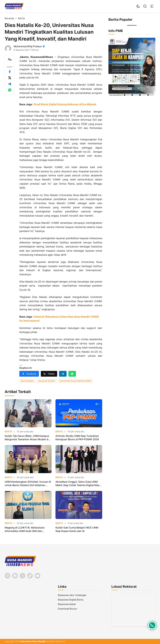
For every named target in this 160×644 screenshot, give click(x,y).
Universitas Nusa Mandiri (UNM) (75, 381)
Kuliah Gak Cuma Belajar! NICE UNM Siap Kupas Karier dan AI (76, 529)
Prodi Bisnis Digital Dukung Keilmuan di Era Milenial (65, 104)
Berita (8, 431)
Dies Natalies (27, 381)
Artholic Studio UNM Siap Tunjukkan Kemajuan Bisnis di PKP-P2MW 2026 (77, 437)
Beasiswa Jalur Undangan (72, 595)
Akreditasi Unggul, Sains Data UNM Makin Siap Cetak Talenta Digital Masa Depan (78, 483)
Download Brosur (67, 608)
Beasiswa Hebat (67, 604)
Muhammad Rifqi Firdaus (28, 46)
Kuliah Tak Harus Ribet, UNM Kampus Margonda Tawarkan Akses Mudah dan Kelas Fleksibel (28, 437)
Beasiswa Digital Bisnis (70, 599)
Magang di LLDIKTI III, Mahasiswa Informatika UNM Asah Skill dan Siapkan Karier (24, 529)
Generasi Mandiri (46, 381)
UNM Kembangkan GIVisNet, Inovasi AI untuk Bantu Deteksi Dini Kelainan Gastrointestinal (28, 483)
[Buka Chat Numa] (152, 625)
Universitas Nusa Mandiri (33, 641)
